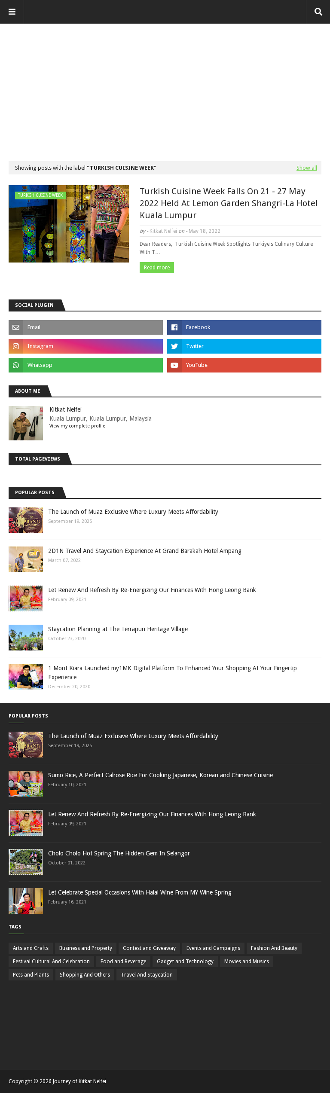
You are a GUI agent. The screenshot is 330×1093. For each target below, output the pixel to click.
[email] (86, 327)
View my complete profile (77, 426)
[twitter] (244, 346)
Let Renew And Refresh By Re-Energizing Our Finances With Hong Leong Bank (152, 589)
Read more (157, 268)
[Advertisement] (165, 84)
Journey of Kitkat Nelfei (79, 1081)
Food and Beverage (123, 962)
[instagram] (86, 346)
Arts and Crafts (31, 948)
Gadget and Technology (185, 962)
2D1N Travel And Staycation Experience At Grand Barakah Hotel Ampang (144, 550)
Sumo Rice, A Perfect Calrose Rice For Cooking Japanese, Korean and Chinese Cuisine (160, 775)
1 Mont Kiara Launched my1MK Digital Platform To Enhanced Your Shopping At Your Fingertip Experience (172, 673)
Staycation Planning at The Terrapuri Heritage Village (118, 629)
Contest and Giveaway (149, 948)
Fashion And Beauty (274, 948)
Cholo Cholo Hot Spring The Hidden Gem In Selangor (119, 853)
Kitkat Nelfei (163, 231)
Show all (306, 168)
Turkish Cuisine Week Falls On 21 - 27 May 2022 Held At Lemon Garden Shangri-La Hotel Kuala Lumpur (229, 203)
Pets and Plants (31, 975)
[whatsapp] (86, 365)
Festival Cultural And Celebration (51, 962)
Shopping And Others (85, 975)
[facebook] (244, 327)
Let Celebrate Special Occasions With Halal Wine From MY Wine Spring (140, 892)
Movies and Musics (246, 962)
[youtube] (244, 365)
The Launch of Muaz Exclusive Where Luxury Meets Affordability (133, 511)
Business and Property (85, 948)
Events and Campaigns (213, 948)
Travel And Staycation (147, 975)
